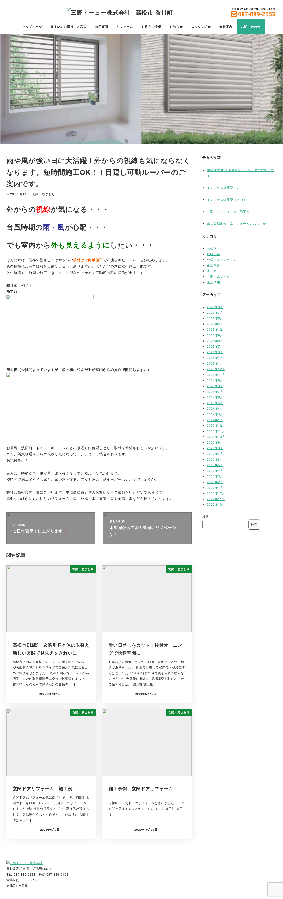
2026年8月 (215, 307)
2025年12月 (216, 329)
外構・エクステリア (221, 259)
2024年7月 (215, 391)
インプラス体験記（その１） (228, 199)
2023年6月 (215, 459)
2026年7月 (215, 312)
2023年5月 (215, 465)
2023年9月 (215, 442)
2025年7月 (215, 346)
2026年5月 (215, 323)
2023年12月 (216, 425)
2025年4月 (215, 357)
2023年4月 (215, 470)
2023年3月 (215, 476)
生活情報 (213, 282)
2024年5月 (215, 403)
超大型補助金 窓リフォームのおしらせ (236, 223)
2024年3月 (215, 414)
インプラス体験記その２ (225, 187)
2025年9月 (215, 335)
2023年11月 (216, 431)
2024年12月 (216, 369)
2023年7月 (215, 453)
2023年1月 (215, 487)
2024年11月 (216, 374)
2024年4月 (215, 408)
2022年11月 (216, 499)
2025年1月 (215, 363)
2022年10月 (216, 504)
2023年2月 (215, 482)
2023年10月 (216, 436)
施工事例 (213, 265)
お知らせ (213, 248)
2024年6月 (215, 397)
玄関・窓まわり (43, 194)
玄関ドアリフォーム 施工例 (228, 211)
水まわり (213, 270)
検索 (205, 516)
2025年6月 (215, 352)
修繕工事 (213, 254)
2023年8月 (215, 448)
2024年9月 (215, 380)
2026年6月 (215, 318)
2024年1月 (215, 420)
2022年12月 (216, 493)
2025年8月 (215, 340)
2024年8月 (215, 386)
